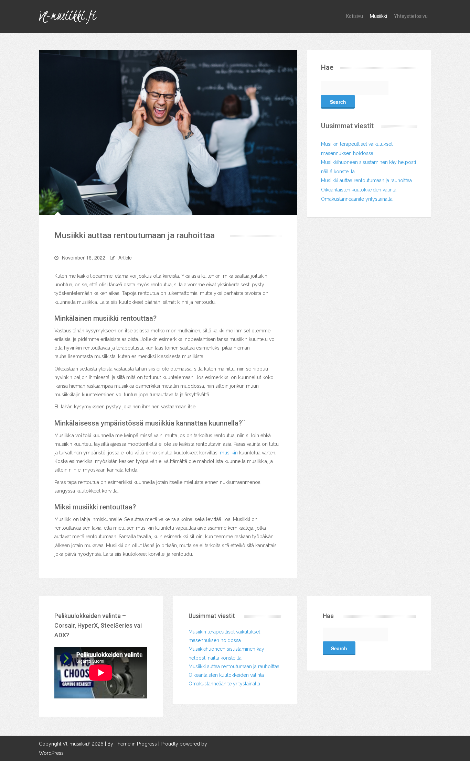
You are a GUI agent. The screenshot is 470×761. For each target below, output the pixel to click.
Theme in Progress (136, 744)
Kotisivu (354, 16)
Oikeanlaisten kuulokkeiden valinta (358, 189)
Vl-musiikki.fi (67, 15)
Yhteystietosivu (411, 16)
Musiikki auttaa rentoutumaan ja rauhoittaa (366, 180)
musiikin (229, 452)
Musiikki (378, 16)
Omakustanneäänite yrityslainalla (357, 199)
